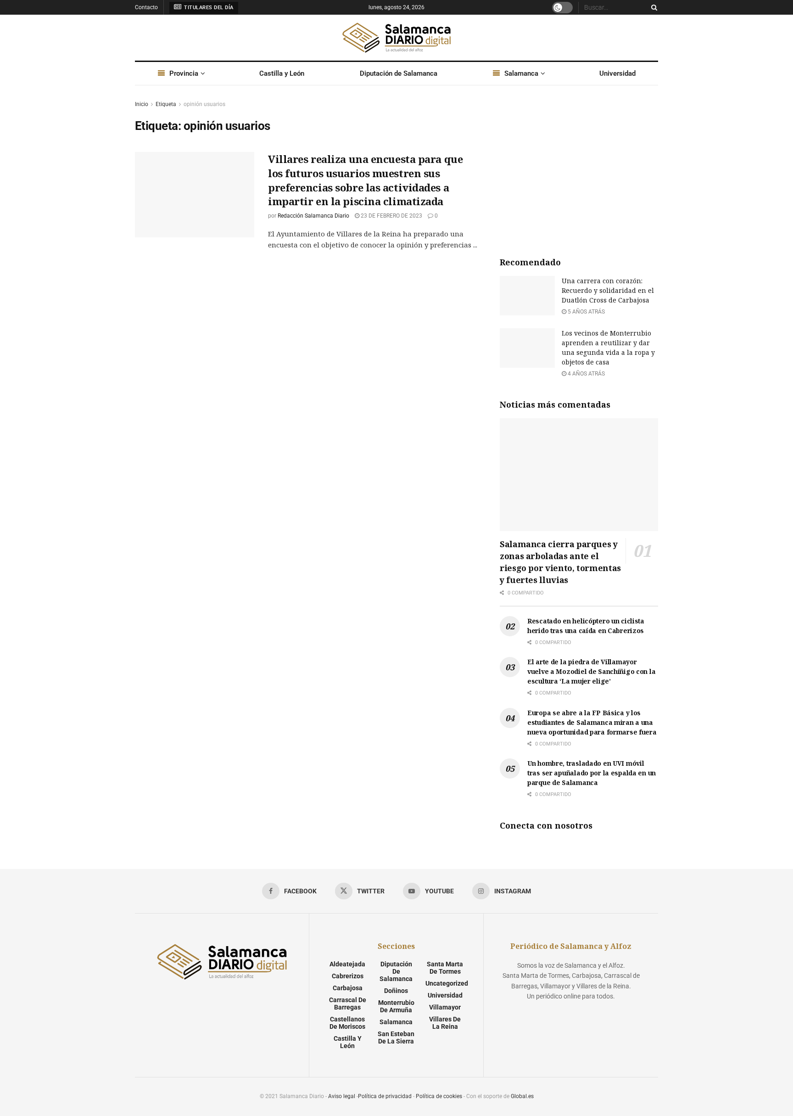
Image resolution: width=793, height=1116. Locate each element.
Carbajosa (348, 988)
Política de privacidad (385, 1096)
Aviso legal (341, 1096)
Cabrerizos (347, 976)
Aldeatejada (347, 964)
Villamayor (445, 1007)
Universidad (617, 73)
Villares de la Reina (445, 1022)
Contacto (146, 7)
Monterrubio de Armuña (396, 1006)
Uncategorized (446, 983)
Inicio (141, 104)
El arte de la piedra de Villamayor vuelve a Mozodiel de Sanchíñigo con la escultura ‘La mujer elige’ (591, 671)
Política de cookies (439, 1096)
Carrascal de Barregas (347, 1003)
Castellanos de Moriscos (347, 1022)
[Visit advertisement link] (579, 168)
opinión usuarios (204, 104)
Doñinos (396, 990)
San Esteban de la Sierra (396, 1037)
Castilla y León (281, 73)
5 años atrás (585, 311)
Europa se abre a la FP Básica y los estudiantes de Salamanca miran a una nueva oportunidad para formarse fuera (592, 722)
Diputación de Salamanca (398, 73)
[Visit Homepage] (396, 37)
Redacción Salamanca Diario (313, 216)
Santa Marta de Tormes (445, 967)
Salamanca (521, 73)
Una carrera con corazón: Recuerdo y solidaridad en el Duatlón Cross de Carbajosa (608, 290)
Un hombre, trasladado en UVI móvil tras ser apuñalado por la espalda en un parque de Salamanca (591, 773)
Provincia (183, 73)
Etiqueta (166, 104)
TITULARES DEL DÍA (208, 8)
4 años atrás (585, 373)
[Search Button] (653, 7)
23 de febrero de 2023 (390, 216)
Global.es (522, 1096)
